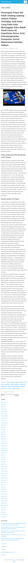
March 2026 (3, 409)
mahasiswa (23, 384)
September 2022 (4, 505)
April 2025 (3, 434)
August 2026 (3, 402)
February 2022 (4, 514)
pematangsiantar (15, 386)
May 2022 (3, 507)
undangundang (15, 388)
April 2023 (3, 489)
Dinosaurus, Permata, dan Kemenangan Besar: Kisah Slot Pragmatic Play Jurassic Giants (13, 531)
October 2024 (4, 448)
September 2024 (4, 450)
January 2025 (4, 441)
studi (9, 388)
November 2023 (4, 473)
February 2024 (4, 466)
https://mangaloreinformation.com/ (8, 552)
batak (8, 382)
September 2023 (4, 478)
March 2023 (3, 491)
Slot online (3, 555)
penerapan (22, 386)
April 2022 (3, 510)
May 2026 (3, 404)
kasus (2, 384)
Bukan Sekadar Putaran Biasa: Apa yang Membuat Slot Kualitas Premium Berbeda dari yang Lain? (12, 539)
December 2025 (4, 416)
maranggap (4, 386)
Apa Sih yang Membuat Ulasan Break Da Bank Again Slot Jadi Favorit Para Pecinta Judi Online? (13, 527)
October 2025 (4, 420)
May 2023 (3, 487)
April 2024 (3, 461)
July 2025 (3, 427)
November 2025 (4, 418)
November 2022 (4, 501)
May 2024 (3, 459)
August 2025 (3, 425)
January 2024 (4, 468)
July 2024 (3, 455)
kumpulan (16, 384)
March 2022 (3, 512)
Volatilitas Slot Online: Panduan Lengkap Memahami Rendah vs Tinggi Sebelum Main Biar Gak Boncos (13, 524)
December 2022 (4, 498)
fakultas (13, 382)
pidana (3, 388)
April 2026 (3, 406)
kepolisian (7, 384)
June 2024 (3, 457)
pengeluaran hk (4, 546)
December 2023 (4, 471)
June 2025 (3, 429)
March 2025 (3, 436)
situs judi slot (4, 543)
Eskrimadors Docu (6, 2)
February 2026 (4, 411)
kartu (24, 382)
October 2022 (4, 503)
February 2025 (4, 439)
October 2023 (4, 475)
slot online (3, 549)
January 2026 (4, 413)
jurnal (21, 382)
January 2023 (4, 496)
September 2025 (4, 422)
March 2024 (3, 464)
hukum (17, 382)
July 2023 (3, 482)
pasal (9, 386)
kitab (12, 384)
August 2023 (3, 480)
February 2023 (4, 494)
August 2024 (3, 452)
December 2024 (4, 443)
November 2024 (4, 445)
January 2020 (4, 517)
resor (6, 388)
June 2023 (3, 484)
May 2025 (3, 432)
